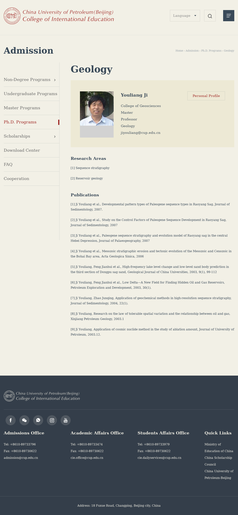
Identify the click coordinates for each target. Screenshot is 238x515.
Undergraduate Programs (30, 93)
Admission (192, 50)
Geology (229, 50)
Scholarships (17, 136)
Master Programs (22, 108)
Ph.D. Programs (20, 122)
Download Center (22, 150)
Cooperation (16, 178)
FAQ (8, 164)
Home (179, 50)
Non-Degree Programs (27, 79)
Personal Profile (206, 96)
